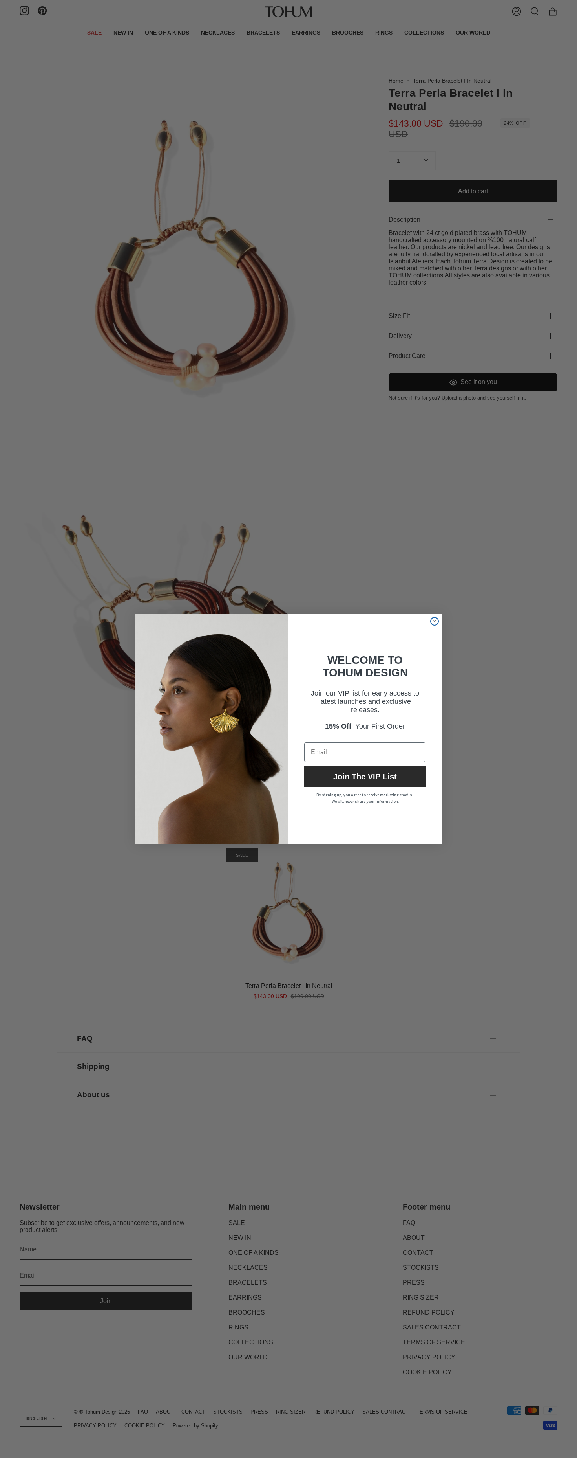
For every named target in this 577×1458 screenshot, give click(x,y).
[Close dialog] (434, 621)
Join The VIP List (365, 776)
